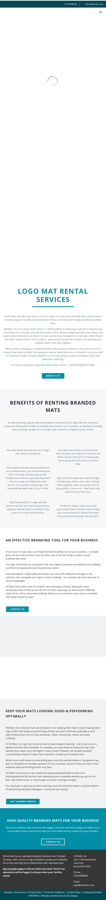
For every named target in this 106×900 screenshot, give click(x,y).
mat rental (46, 364)
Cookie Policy (73, 892)
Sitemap (8, 892)
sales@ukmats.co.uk (94, 4)
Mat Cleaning (64, 16)
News (96, 16)
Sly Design (72, 895)
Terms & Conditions (54, 892)
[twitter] (9, 881)
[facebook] (4, 881)
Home (30, 16)
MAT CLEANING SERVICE (22, 801)
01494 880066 (71, 4)
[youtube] (15, 881)
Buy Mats (82, 16)
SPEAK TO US (53, 376)
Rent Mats (45, 16)
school (40, 329)
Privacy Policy (35, 892)
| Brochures (19, 892)
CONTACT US (17, 609)
